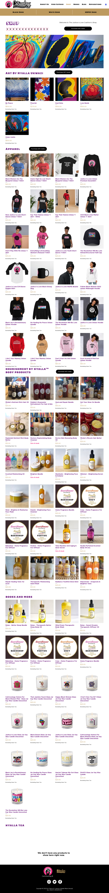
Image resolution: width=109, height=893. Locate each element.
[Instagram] (49, 882)
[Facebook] (60, 882)
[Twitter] (54, 882)
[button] (106, 4)
